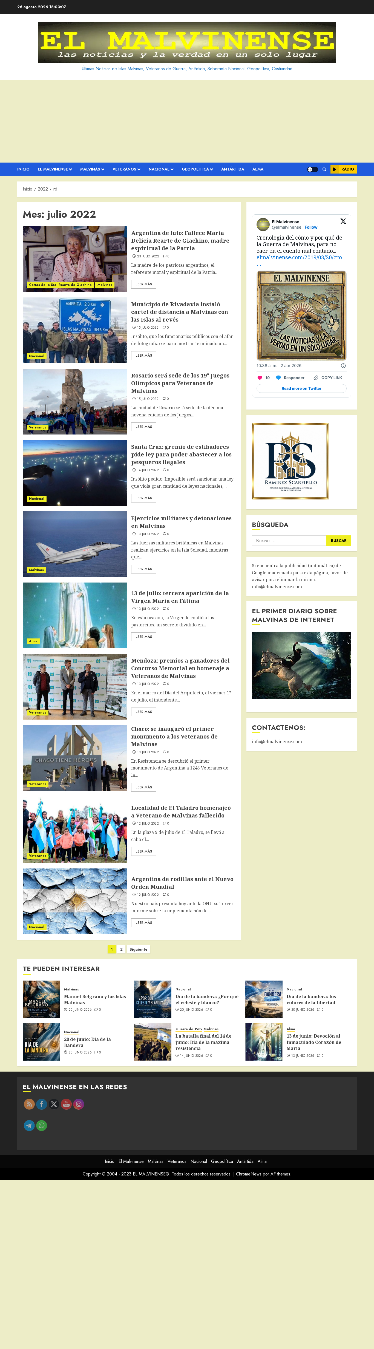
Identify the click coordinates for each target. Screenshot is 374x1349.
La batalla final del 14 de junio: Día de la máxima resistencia (203, 1042)
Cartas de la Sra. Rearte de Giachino (60, 284)
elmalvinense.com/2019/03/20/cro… (299, 261)
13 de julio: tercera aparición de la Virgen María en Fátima (180, 596)
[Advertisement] (187, 121)
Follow (311, 227)
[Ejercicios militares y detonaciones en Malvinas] (75, 544)
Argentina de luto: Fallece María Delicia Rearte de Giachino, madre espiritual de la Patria (180, 240)
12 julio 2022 (148, 824)
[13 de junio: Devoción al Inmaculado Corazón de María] (264, 1042)
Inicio (23, 169)
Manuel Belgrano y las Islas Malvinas (95, 999)
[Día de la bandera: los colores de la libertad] (264, 999)
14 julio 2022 (148, 470)
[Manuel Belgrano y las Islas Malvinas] (41, 999)
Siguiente (139, 949)
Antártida (232, 169)
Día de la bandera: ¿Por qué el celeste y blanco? (207, 999)
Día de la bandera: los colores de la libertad (311, 999)
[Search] (324, 169)
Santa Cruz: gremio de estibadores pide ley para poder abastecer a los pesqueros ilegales (181, 454)
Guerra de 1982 (189, 1029)
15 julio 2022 (148, 328)
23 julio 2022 (148, 256)
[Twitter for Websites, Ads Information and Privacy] (343, 365)
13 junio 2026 (303, 1056)
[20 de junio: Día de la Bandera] (41, 1042)
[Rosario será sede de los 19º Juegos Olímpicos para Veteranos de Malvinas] (75, 401)
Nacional (159, 169)
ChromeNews (248, 1174)
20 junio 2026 (80, 1010)
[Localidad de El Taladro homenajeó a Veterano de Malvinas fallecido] (75, 830)
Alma (257, 169)
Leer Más (144, 284)
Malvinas (90, 169)
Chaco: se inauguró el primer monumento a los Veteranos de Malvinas (174, 736)
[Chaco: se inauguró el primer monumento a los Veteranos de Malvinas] (75, 758)
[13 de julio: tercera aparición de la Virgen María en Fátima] (75, 615)
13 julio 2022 (148, 534)
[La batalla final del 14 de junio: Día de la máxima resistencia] (152, 1042)
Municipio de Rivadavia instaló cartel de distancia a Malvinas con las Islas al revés (179, 311)
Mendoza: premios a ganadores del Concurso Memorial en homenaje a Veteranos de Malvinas (180, 668)
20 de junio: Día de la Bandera (87, 1042)
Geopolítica (195, 169)
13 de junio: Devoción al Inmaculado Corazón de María (314, 1042)
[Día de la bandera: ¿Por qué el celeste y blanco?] (152, 999)
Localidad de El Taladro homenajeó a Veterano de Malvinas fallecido (181, 811)
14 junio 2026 (191, 1056)
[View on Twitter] (343, 224)
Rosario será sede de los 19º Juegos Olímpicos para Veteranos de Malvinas (180, 383)
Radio (347, 169)
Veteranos (124, 169)
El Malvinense (53, 169)
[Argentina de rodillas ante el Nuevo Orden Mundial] (75, 901)
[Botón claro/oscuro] (312, 169)
